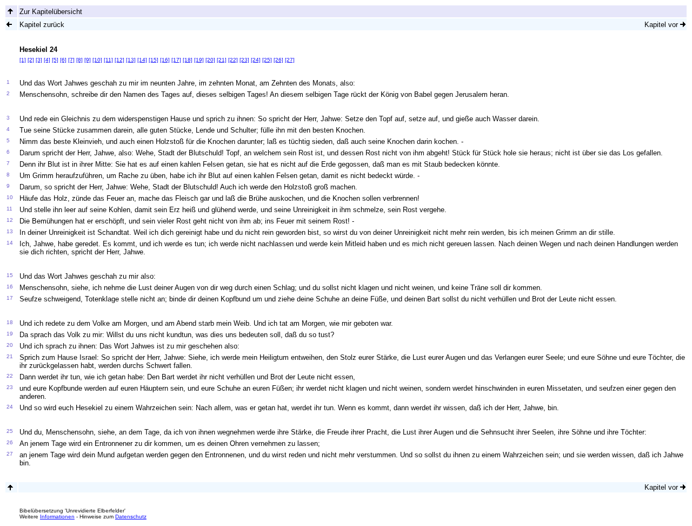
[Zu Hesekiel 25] (683, 24)
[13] (131, 60)
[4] (47, 60)
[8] (79, 60)
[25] (267, 60)
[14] (142, 60)
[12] (119, 60)
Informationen (57, 517)
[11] (108, 60)
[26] (278, 60)
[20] (210, 60)
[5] (55, 60)
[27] (290, 60)
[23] (244, 60)
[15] (153, 60)
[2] (31, 60)
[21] (222, 60)
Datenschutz (131, 517)
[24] (256, 60)
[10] (97, 60)
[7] (71, 60)
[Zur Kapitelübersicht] (10, 11)
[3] (39, 60)
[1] (22, 60)
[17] (176, 60)
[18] (187, 60)
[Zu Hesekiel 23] (9, 24)
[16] (165, 60)
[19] (199, 60)
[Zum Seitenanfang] (10, 487)
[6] (63, 60)
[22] (233, 60)
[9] (87, 60)
